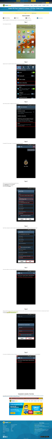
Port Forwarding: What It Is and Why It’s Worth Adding (42, 429)
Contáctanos (13, 425)
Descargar (39, 5)
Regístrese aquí (34, 13)
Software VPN (5, 425)
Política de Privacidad (6, 429)
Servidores (43, 5)
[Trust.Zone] (7, 5)
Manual (12, 430)
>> (27, 2)
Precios (32, 5)
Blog (11, 428)
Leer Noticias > (36, 432)
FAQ (11, 429)
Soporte (47, 5)
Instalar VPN (35, 5)
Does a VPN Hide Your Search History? (39, 425)
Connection (18, 396)
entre (25, 13)
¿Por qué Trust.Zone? (27, 5)
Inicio (3, 424)
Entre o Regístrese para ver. (12, 312)
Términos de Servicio (6, 428)
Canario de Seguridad (6, 430)
